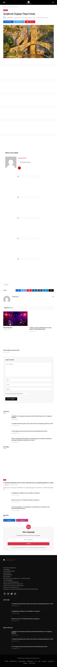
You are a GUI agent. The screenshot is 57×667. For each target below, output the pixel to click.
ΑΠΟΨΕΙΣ (44, 661)
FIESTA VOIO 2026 (7, 327)
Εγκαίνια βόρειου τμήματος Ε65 (11, 350)
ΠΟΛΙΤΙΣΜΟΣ (30, 661)
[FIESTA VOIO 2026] (15, 318)
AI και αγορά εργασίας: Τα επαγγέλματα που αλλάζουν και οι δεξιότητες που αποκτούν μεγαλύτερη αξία (30, 507)
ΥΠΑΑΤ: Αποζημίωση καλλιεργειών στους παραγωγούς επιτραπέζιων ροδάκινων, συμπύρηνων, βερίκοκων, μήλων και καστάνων (31, 439)
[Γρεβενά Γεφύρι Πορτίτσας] (28, 41)
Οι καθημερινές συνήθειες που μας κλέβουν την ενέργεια (25, 493)
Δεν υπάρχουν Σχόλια (42, 17)
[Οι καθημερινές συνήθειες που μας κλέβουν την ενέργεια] (6, 494)
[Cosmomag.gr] (28, 2)
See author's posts (25, 162)
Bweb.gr (29, 658)
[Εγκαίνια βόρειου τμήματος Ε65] (15, 341)
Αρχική (4, 6)
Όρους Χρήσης (34, 547)
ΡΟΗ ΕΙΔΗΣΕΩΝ (21, 661)
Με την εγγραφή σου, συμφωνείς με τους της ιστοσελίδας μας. (29, 547)
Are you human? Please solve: (12, 393)
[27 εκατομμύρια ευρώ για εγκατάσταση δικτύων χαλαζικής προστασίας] (6, 432)
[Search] (53, 2)
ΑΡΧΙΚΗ (6, 661)
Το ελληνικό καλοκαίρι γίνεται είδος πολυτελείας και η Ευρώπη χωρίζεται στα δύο (32, 423)
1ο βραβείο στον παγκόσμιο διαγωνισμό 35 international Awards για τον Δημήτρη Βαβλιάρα (31, 416)
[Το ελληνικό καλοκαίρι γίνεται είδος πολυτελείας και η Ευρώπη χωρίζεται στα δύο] (6, 425)
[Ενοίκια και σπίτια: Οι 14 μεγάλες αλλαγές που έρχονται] (6, 501)
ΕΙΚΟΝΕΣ (5, 10)
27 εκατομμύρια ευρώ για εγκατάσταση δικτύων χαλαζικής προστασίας (29, 431)
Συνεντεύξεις (51, 661)
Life (4, 479)
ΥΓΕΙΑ (39, 661)
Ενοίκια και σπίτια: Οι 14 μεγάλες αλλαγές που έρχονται (25, 500)
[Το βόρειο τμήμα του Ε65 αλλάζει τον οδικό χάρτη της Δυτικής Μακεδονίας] (41, 318)
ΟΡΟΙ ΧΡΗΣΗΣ (32, 663)
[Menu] (4, 2)
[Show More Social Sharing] (37, 21)
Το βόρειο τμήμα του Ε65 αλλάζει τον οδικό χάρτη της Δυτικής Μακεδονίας (40, 328)
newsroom (10, 17)
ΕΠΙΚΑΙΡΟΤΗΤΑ (13, 661)
